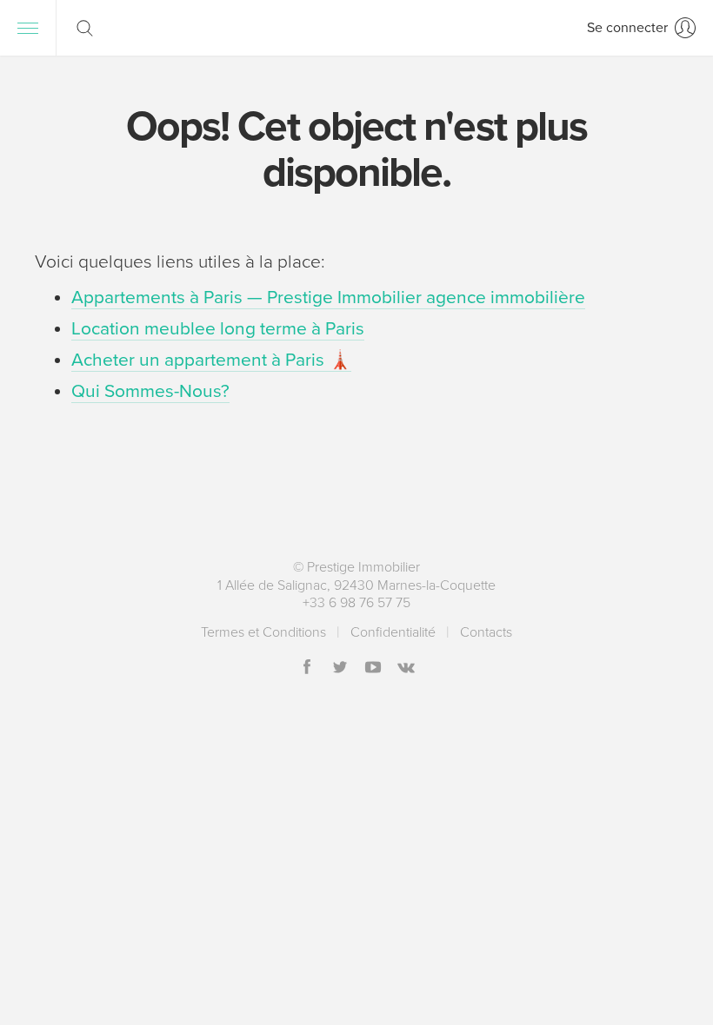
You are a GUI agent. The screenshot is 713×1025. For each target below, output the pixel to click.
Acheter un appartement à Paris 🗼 (211, 360)
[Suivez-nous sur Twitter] (340, 668)
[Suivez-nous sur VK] (406, 668)
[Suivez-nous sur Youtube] (373, 668)
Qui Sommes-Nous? (150, 391)
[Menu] (28, 28)
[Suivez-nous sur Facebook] (307, 668)
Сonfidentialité (393, 632)
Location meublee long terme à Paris (217, 329)
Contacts (486, 632)
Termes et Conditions (263, 632)
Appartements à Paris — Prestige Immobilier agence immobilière (328, 297)
